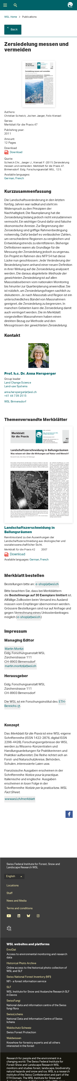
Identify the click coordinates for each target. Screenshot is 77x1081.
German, (9, 178)
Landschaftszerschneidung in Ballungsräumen (29, 529)
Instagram (38, 915)
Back (14, 30)
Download (16, 152)
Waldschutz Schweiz (19, 1028)
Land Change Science (17, 383)
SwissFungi (13, 1001)
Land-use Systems (16, 386)
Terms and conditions (20, 908)
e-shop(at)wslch (47, 584)
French (19, 178)
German (34, 560)
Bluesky (28, 915)
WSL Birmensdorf (15, 402)
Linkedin (19, 915)
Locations (13, 885)
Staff (10, 893)
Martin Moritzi (14, 649)
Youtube (9, 915)
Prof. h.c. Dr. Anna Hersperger (30, 373)
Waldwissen (14, 1038)
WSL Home (10, 17)
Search (15, 5)
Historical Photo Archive (21, 963)
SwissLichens (15, 1014)
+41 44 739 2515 (15, 396)
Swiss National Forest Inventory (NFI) (29, 977)
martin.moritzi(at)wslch (20, 666)
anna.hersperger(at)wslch (20, 392)
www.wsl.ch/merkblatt (20, 799)
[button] (69, 814)
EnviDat (11, 950)
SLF (9, 928)
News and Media (16, 901)
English (10, 876)
